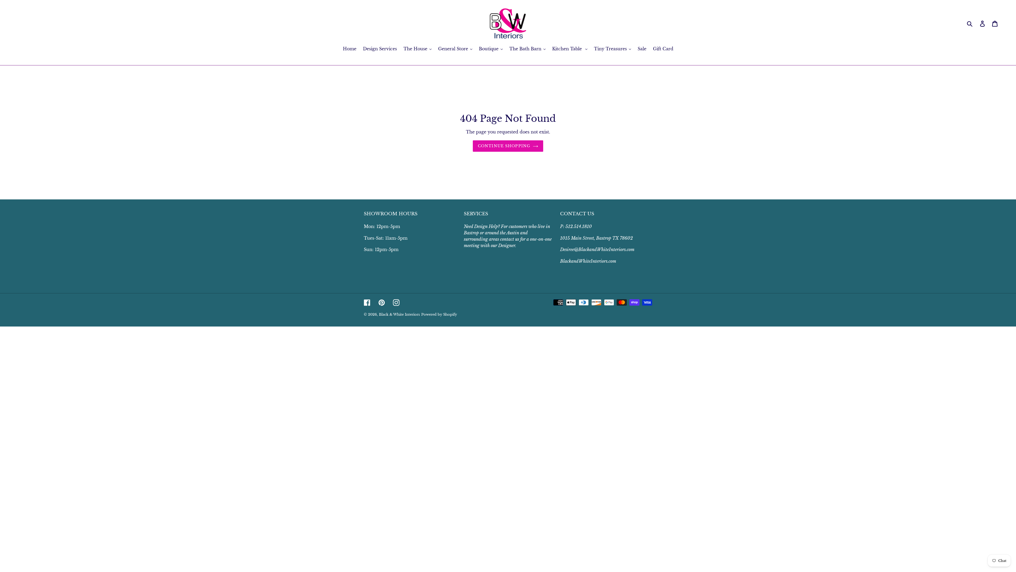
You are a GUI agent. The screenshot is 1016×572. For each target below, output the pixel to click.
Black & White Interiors (399, 314)
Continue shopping (504, 146)
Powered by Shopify (439, 314)
